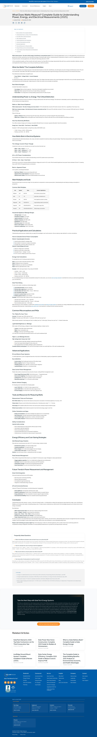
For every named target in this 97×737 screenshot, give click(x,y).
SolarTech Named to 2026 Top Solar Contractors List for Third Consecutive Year (24, 642)
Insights (44, 6)
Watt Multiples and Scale (21, 38)
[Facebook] (13, 23)
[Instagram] (16, 23)
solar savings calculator (57, 277)
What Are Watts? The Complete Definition (24, 32)
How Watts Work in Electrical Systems (23, 36)
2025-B (17, 10)
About (50, 6)
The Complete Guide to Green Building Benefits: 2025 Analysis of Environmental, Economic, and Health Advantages (72, 658)
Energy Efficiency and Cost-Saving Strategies (25, 47)
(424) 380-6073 (35, 710)
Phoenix (16, 720)
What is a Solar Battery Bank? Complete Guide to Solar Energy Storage (73, 642)
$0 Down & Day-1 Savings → (44, 1)
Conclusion (19, 51)
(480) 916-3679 (17, 725)
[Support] (68, 6)
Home (13, 10)
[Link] (25, 23)
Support (71, 6)
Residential (17, 6)
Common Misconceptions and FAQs (23, 42)
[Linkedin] (19, 23)
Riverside (70, 705)
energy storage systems (51, 304)
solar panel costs (34, 306)
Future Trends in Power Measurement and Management (27, 49)
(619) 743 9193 (90, 1)
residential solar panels (39, 304)
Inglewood (34, 705)
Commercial (24, 6)
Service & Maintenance (35, 6)
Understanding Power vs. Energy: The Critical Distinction (27, 34)
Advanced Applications (20, 44)
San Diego (16, 705)
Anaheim (52, 705)
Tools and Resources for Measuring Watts (24, 45)
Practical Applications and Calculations (23, 40)
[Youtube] (22, 23)
